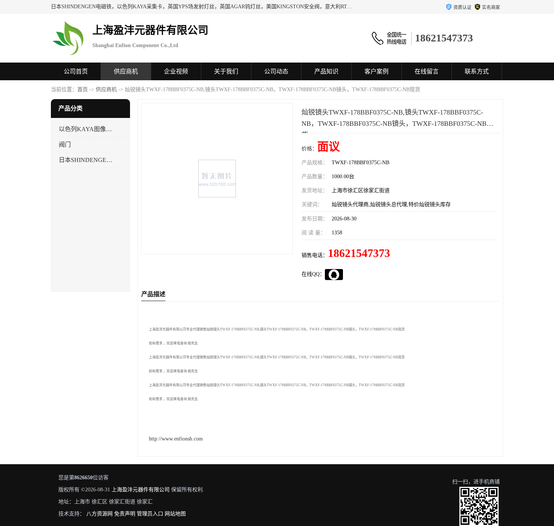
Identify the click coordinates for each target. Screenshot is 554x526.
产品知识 (326, 71)
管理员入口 (150, 514)
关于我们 (226, 71)
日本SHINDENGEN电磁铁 (86, 160)
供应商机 (126, 71)
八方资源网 (99, 514)
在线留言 (427, 71)
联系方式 (477, 71)
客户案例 (376, 71)
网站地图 (175, 514)
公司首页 (76, 71)
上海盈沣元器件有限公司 (141, 489)
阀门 (65, 144)
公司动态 (276, 71)
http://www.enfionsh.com (176, 439)
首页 (82, 89)
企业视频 (176, 71)
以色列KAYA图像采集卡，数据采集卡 (86, 129)
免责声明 (124, 514)
